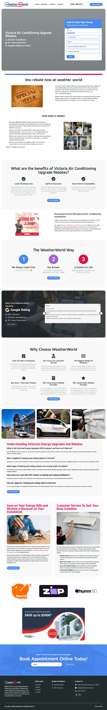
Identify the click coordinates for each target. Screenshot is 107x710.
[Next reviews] (101, 313)
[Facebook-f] (76, 694)
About (52, 4)
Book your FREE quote (15, 122)
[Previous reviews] (44, 313)
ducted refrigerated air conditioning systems (74, 225)
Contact (60, 4)
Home (37, 4)
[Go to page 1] (71, 324)
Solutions (44, 4)
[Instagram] (79, 694)
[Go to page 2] (72, 324)
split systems (78, 100)
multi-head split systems (28, 132)
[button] (6, 591)
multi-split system (37, 550)
